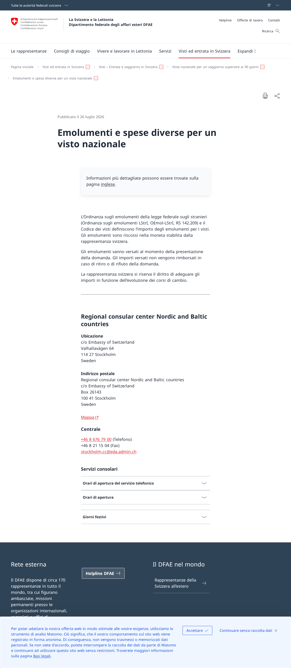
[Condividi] (277, 95)
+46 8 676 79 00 (96, 439)
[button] (28, 51)
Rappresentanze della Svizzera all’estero (175, 583)
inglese (108, 184)
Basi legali (41, 655)
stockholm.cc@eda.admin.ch (108, 451)
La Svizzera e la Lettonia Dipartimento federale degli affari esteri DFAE (111, 22)
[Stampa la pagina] (265, 95)
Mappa (87, 417)
